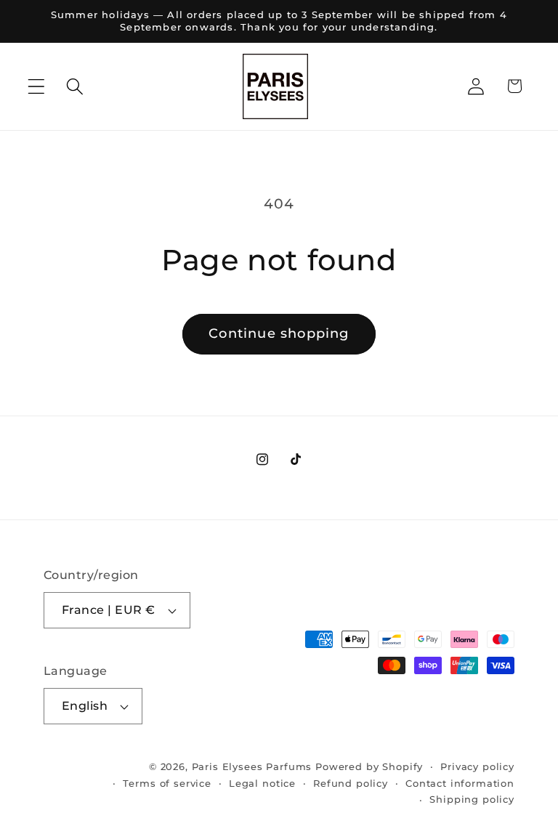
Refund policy (350, 783)
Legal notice (262, 783)
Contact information (459, 783)
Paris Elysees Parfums (252, 766)
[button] (36, 86)
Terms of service (167, 783)
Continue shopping (279, 333)
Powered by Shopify (369, 766)
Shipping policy (471, 799)
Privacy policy (477, 766)
